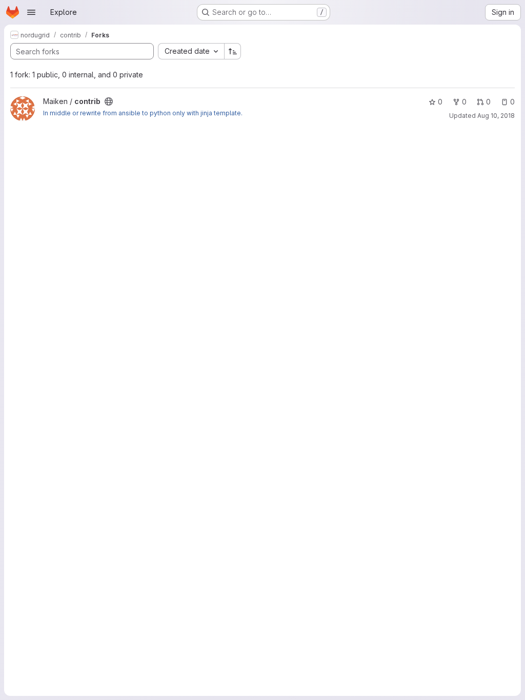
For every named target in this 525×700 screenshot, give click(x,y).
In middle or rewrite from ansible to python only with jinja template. (143, 113)
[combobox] (191, 51)
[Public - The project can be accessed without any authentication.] (109, 101)
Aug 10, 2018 (496, 115)
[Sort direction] (233, 51)
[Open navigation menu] (31, 12)
